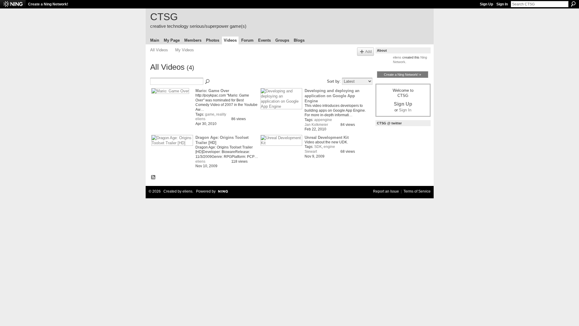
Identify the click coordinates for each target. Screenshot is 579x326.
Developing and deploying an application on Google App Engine (332, 95)
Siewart (311, 151)
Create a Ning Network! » (402, 74)
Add (368, 51)
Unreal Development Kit (327, 137)
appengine (323, 120)
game (209, 114)
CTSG (164, 16)
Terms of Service (417, 191)
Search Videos (207, 82)
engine (329, 147)
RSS (153, 177)
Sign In (502, 4)
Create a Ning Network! (48, 4)
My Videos (184, 50)
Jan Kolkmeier (316, 125)
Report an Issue (386, 191)
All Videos (159, 50)
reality (221, 114)
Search (573, 4)
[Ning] (13, 4)
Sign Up (486, 4)
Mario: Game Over (212, 90)
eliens (200, 119)
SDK (318, 147)
